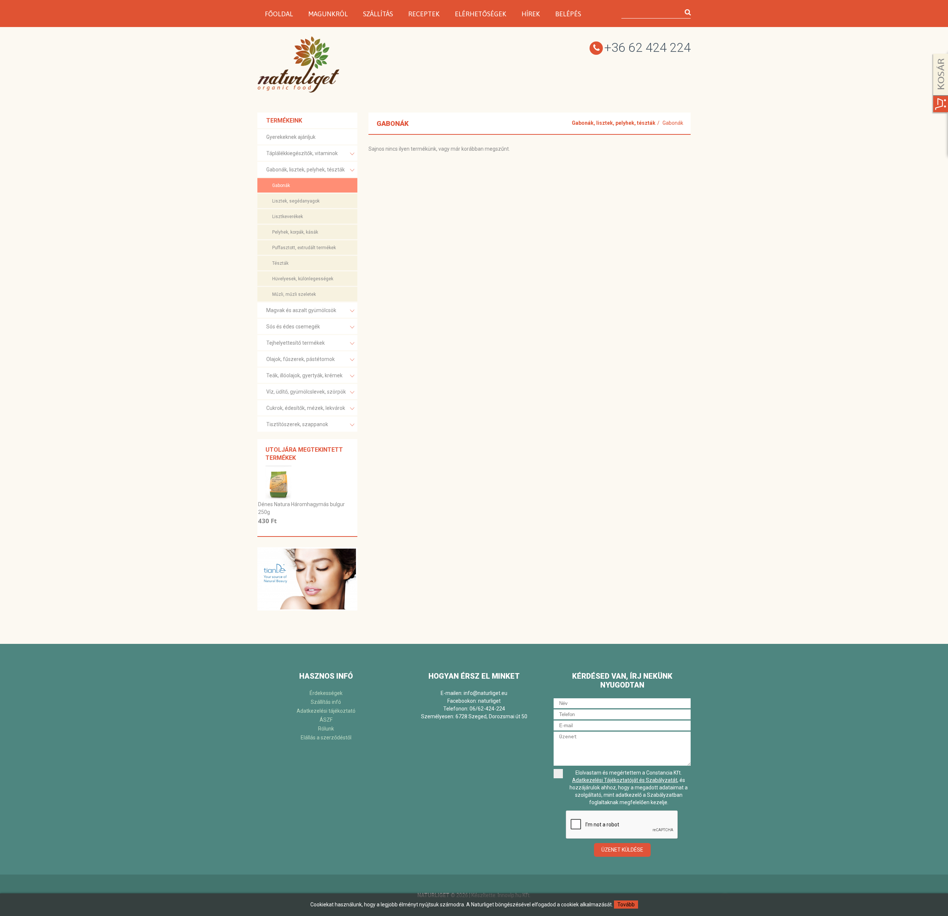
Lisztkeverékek (287, 216)
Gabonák (281, 185)
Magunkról (328, 14)
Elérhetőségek (480, 14)
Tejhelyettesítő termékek (295, 343)
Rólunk (326, 729)
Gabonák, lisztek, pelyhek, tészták (305, 170)
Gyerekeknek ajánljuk (291, 137)
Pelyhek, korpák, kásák (295, 232)
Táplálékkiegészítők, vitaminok (302, 153)
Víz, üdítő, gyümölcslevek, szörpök (306, 392)
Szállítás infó (326, 702)
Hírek (530, 14)
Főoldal (279, 14)
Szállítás (378, 14)
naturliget (489, 701)
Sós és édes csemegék (293, 327)
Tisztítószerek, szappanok (297, 424)
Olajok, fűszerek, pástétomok (300, 359)
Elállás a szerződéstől (326, 738)
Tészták (280, 263)
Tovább (626, 904)
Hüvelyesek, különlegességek (302, 278)
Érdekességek (326, 693)
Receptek (424, 14)
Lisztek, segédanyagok (296, 201)
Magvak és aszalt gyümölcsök (301, 310)
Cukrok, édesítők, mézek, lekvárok (305, 408)
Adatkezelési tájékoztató (326, 711)
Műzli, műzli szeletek (294, 294)
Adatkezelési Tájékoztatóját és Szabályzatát (624, 780)
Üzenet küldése (622, 850)
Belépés (568, 14)
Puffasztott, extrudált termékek (304, 247)
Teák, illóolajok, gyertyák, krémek (304, 375)
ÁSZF (326, 720)
